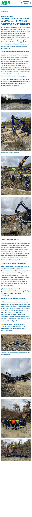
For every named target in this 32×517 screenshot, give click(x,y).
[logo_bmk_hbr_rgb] (6, 3)
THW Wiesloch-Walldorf (15, 328)
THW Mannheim (6, 326)
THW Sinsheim (16, 326)
